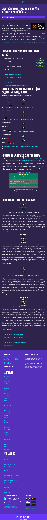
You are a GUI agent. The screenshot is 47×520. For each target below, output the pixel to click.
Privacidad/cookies (8, 363)
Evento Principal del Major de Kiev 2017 (11, 42)
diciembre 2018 (7, 386)
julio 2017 (6, 417)
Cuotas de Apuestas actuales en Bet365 (23, 189)
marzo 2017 (6, 427)
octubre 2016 (7, 439)
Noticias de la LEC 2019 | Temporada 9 (12, 477)
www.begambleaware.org (9, 506)
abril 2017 (6, 424)
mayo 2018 (6, 395)
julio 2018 (6, 390)
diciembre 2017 (7, 405)
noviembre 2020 (7, 376)
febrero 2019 (7, 381)
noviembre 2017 (7, 407)
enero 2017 (6, 432)
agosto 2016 (6, 444)
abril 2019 (6, 378)
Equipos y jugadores (8, 79)
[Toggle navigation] (45, 2)
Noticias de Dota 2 (8, 472)
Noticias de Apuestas (8, 466)
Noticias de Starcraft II (8, 485)
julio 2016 (6, 446)
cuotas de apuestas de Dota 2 (36, 158)
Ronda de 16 (24, 42)
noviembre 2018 (7, 388)
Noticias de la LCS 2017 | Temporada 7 (12, 475)
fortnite (6, 459)
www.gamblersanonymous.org (10, 507)
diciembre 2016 (7, 434)
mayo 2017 (6, 422)
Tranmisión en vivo (8, 82)
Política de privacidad (6, 360)
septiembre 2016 (7, 441)
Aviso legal (6, 362)
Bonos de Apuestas (8, 456)
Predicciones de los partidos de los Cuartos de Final (16, 85)
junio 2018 (6, 393)
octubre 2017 (7, 410)
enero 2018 (6, 403)
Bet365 (28, 172)
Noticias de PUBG (8, 482)
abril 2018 (6, 398)
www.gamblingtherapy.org (9, 504)
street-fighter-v (7, 489)
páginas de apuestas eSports (27, 160)
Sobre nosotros (18, 356)
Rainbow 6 (6, 487)
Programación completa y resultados (12, 77)
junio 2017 (6, 420)
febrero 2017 (7, 429)
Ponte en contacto (16, 359)
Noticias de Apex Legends (9, 464)
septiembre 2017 (7, 412)
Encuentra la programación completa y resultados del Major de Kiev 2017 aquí (21, 146)
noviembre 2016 (7, 437)
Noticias (6, 461)
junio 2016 (6, 449)
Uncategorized (7, 492)
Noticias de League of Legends (10, 480)
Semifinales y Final (40, 42)
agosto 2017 (6, 415)
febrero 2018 (7, 400)
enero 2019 (6, 383)
